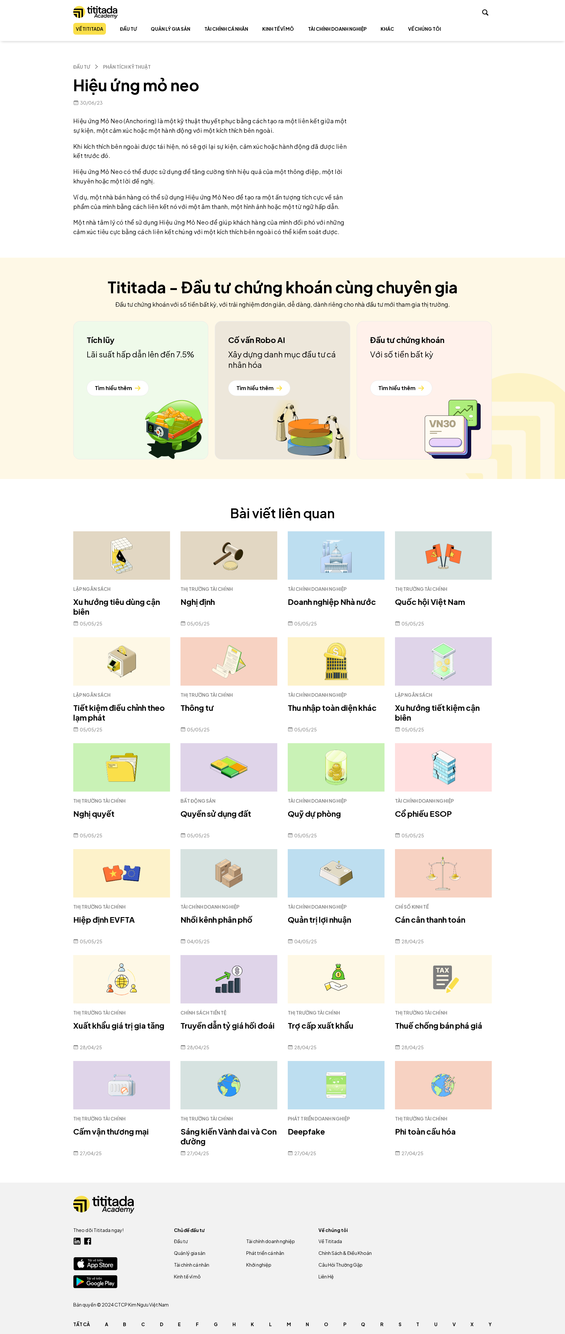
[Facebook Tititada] (88, 1241)
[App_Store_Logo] (95, 1263)
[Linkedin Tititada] (77, 1241)
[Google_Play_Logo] (95, 1281)
